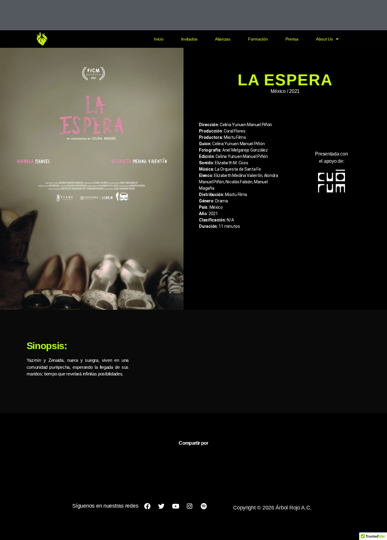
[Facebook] (147, 506)
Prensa (291, 39)
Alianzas (222, 39)
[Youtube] (175, 506)
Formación (258, 39)
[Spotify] (203, 506)
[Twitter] (161, 506)
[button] (327, 39)
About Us (324, 39)
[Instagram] (189, 506)
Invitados (189, 39)
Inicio (158, 39)
